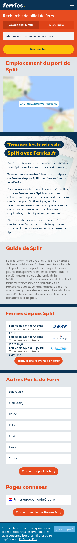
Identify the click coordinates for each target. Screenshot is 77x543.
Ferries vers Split (31, 193)
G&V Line (15, 355)
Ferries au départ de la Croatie (34, 499)
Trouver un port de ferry (38, 471)
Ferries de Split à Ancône (26, 325)
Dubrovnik (16, 391)
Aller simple (56, 24)
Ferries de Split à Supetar (26, 348)
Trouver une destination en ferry (38, 512)
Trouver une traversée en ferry (38, 360)
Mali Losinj (16, 403)
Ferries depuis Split (25, 178)
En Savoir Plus (28, 539)
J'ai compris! (65, 529)
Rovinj (13, 436)
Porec (13, 414)
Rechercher (38, 49)
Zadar (13, 458)
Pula (12, 425)
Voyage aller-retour (21, 24)
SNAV (12, 332)
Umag (13, 447)
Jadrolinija (16, 344)
